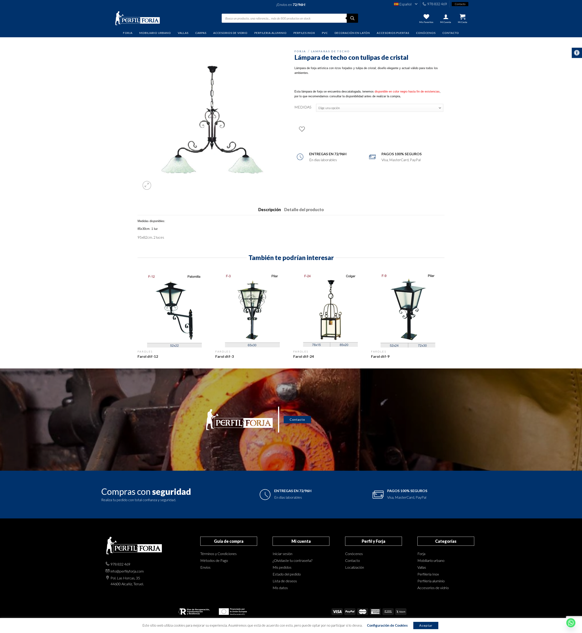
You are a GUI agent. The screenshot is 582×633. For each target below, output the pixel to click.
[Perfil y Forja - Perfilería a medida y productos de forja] (137, 18)
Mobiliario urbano (430, 560)
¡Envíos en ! (291, 4)
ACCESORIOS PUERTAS (393, 33)
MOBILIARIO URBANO (155, 33)
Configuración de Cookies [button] (387, 625)
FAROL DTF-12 (148, 356)
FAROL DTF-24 (303, 356)
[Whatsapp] (570, 622)
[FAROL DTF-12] (174, 311)
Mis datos (280, 587)
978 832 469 (437, 4)
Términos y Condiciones (218, 553)
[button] (577, 53)
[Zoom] (147, 185)
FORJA (128, 33)
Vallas (421, 567)
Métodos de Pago (214, 560)
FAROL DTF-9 (380, 356)
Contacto (450, 33)
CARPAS (200, 33)
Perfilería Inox (428, 574)
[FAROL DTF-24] (330, 311)
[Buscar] (352, 18)
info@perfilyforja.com (127, 571)
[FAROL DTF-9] (407, 311)
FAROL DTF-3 (224, 356)
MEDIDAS (302, 107)
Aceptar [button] (425, 625)
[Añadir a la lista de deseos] (302, 129)
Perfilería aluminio (431, 581)
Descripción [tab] (269, 209)
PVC (325, 33)
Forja (421, 553)
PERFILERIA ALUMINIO (270, 33)
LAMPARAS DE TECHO (330, 51)
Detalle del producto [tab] (304, 209)
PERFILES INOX (304, 33)
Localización (354, 567)
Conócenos (426, 33)
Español (405, 4)
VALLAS (183, 33)
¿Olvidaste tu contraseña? (292, 560)
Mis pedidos (282, 567)
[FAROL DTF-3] (252, 311)
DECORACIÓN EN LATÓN (352, 33)
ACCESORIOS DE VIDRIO (230, 33)
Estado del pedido (287, 574)
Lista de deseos (285, 581)
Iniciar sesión (282, 553)
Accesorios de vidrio (433, 587)
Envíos (205, 567)
